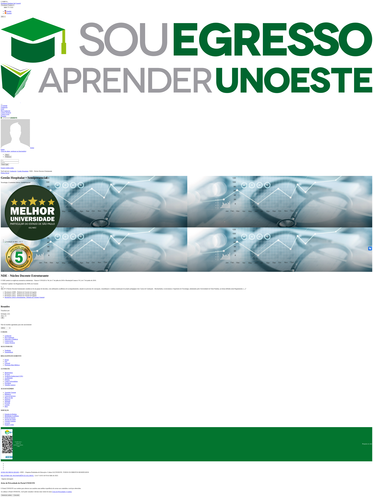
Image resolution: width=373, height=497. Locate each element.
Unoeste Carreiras (10, 421)
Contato (7, 405)
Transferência (9, 352)
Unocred (7, 363)
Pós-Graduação (9, 337)
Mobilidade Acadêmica (12, 416)
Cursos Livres (9, 341)
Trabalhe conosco (10, 385)
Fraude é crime (9, 424)
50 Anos (7, 374)
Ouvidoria (8, 383)
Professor (8, 157)
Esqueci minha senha (7, 168)
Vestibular (8, 350)
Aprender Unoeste (10, 392)
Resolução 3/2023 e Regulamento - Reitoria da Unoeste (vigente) (25, 297)
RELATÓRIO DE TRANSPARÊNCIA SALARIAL (17, 475)
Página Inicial (5, 173)
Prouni (7, 360)
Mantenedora (9, 372)
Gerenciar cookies (7, 495)
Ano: (2, 316)
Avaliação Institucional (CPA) (14, 376)
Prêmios (7, 379)
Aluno (7, 154)
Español (9, 13)
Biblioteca (8, 394)
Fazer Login (5, 164)
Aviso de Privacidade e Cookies (62, 492)
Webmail (7, 401)
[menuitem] (186, 106)
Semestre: (4, 314)
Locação (7, 423)
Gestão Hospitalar (22, 171)
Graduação (13, 171)
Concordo (16, 495)
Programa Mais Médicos (12, 365)
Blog (6, 406)
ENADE (7, 403)
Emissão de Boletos (11, 414)
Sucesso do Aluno (10, 419)
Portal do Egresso (10, 417)
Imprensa (7, 399)
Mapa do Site (9, 398)
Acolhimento (9, 378)
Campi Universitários (11, 381)
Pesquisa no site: (367, 444)
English (8, 11)
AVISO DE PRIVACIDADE (10, 472)
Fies (6, 361)
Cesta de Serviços (10, 396)
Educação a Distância (11, 339)
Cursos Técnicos (10, 343)
